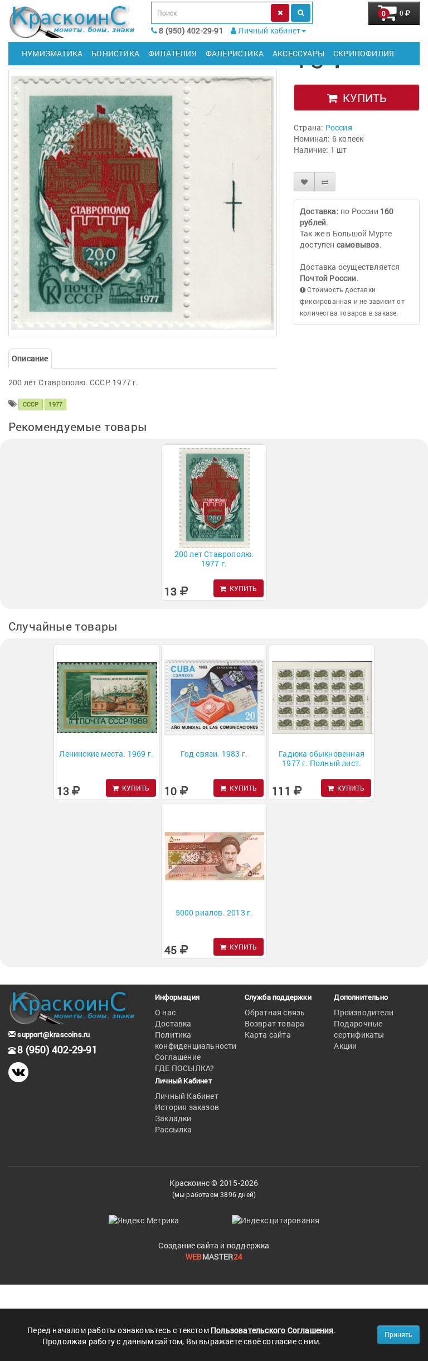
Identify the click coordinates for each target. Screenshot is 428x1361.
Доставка (173, 1023)
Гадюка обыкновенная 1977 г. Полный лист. (321, 758)
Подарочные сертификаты (359, 1029)
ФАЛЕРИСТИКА (235, 53)
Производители (363, 1012)
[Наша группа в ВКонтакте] (18, 1072)
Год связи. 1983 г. (214, 753)
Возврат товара (275, 1023)
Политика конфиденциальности (196, 1040)
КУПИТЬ (362, 97)
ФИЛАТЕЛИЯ (172, 53)
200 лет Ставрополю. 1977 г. (214, 559)
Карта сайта (268, 1034)
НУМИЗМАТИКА (52, 53)
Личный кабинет (268, 30)
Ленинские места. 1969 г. (106, 753)
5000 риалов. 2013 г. (214, 912)
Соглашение (178, 1057)
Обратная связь (275, 1012)
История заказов (187, 1107)
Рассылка (173, 1129)
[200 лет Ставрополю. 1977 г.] (142, 203)
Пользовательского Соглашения (272, 1330)
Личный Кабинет (186, 1096)
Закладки (173, 1118)
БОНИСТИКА (115, 53)
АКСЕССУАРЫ (298, 53)
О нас (165, 1012)
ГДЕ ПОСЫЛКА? (184, 1068)
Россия (338, 127)
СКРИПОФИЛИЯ (363, 53)
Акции (345, 1045)
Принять (398, 1334)
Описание (30, 358)
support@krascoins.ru (53, 1034)
